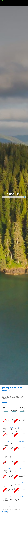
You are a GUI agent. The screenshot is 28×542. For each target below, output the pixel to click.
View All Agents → (4, 524)
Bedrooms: (22, 407)
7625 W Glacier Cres (10, 454)
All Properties (3, 405)
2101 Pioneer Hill (9, 427)
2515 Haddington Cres (21, 427)
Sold (10, 405)
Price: (5, 407)
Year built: (14, 410)
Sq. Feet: (22, 410)
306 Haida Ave (10, 468)
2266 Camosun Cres (21, 482)
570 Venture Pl (21, 496)
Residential (7, 405)
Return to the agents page (6, 511)
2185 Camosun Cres (9, 496)
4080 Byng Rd (21, 468)
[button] (4, 402)
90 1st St (21, 441)
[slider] (3, 408)
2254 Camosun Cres (9, 482)
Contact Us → (4, 402)
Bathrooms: (5, 410)
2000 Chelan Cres (21, 454)
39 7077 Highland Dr (10, 441)
